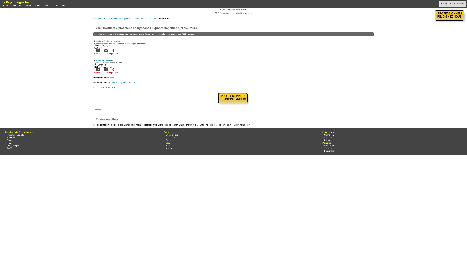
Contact (10, 140)
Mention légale (13, 146)
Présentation (246, 13)
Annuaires (16, 6)
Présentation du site (15, 135)
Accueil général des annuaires (233, 9)
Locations (60, 6)
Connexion (224, 13)
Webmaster (12, 138)
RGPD (9, 148)
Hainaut (152, 18)
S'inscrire (328, 138)
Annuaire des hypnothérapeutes (122, 83)
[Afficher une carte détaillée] (113, 51)
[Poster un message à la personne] (106, 51)
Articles (28, 6)
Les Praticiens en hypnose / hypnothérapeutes (128, 18)
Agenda (169, 148)
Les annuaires (99, 18)
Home (5, 6)
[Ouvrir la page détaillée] (98, 51)
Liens (168, 143)
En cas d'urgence (173, 135)
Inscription (235, 13)
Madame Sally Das (104, 60)
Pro (453, 3)
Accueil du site (99, 110)
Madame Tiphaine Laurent (108, 41)
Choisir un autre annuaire (104, 87)
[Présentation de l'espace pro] (233, 105)
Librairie (48, 6)
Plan (9, 143)
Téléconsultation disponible (106, 54)
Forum (38, 6)
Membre (460, 3)
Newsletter (170, 138)
